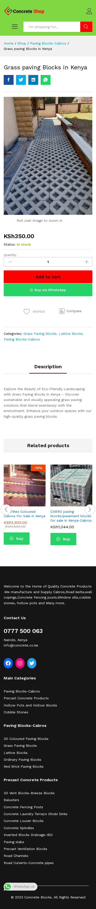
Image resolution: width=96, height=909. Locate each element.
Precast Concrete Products (26, 698)
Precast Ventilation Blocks (25, 849)
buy (19, 538)
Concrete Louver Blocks (24, 821)
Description (48, 366)
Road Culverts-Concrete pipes (29, 863)
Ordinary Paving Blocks (22, 760)
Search (86, 27)
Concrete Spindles (19, 828)
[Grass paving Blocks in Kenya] (9, 80)
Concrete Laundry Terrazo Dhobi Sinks (35, 814)
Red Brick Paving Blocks (24, 766)
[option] (24, 508)
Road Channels (16, 856)
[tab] (48, 368)
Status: (10, 244)
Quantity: (10, 254)
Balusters (11, 800)
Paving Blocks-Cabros (22, 339)
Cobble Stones (16, 712)
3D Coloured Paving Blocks (26, 739)
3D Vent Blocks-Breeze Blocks (29, 793)
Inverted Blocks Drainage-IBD (28, 835)
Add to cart (48, 276)
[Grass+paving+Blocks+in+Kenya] (21, 80)
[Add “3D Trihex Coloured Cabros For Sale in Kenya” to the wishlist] (30, 503)
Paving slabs (14, 842)
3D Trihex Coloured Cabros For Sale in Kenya (24, 514)
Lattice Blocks (71, 334)
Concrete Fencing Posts (23, 807)
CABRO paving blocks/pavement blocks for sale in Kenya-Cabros (71, 516)
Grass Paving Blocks (40, 334)
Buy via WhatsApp (50, 290)
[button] (70, 311)
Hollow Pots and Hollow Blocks (30, 705)
